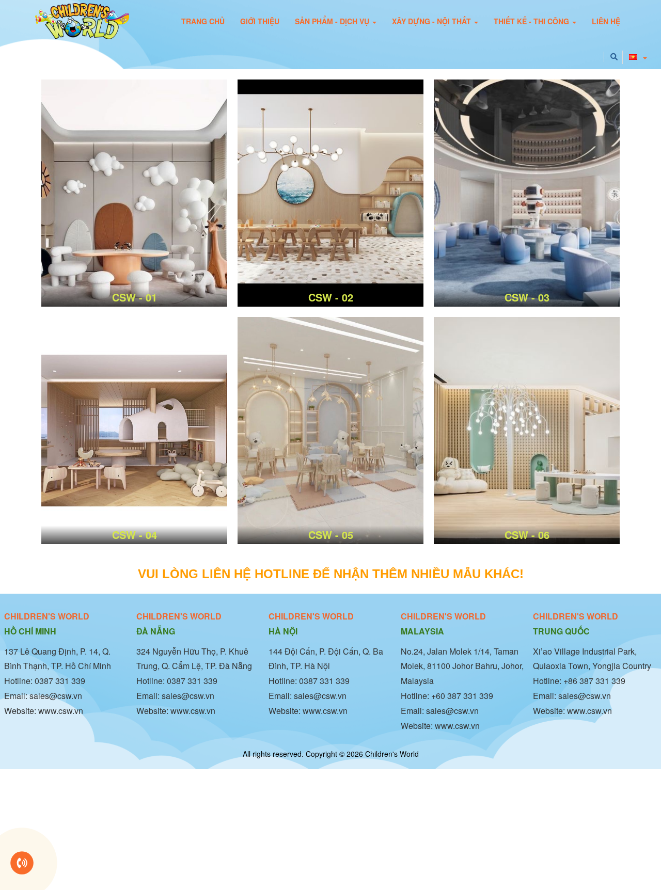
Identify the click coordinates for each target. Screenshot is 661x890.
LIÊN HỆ (606, 21)
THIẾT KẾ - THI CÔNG (532, 21)
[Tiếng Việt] (635, 52)
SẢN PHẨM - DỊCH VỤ (333, 21)
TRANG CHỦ (203, 21)
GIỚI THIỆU (259, 21)
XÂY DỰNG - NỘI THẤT (432, 21)
